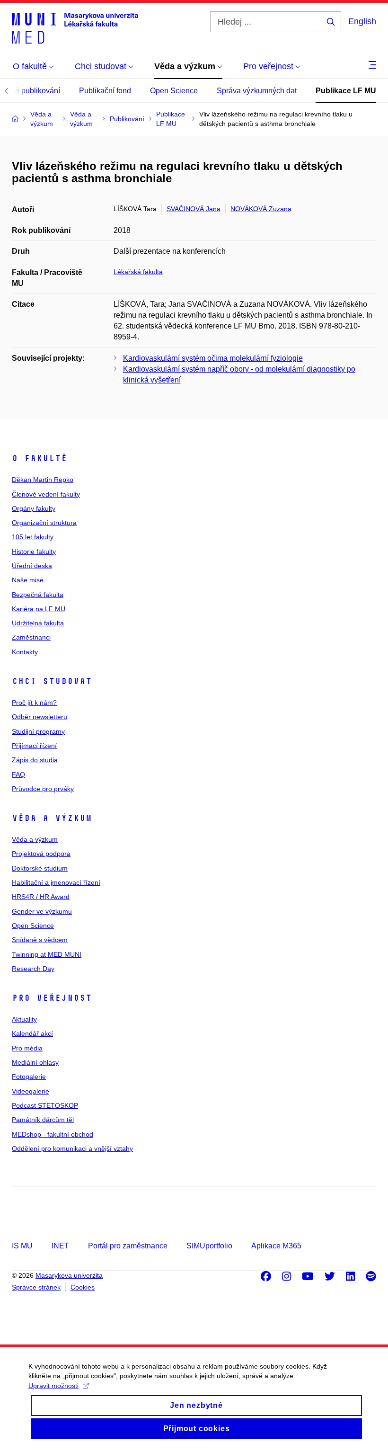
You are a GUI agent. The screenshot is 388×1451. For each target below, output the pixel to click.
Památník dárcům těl (43, 1119)
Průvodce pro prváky (43, 788)
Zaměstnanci (31, 637)
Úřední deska (32, 566)
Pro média (27, 1048)
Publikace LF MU (346, 91)
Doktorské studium (40, 868)
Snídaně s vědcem (40, 940)
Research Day (33, 968)
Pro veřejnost (52, 998)
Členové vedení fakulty (46, 494)
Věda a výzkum (52, 818)
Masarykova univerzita (69, 1275)
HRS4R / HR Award (41, 896)
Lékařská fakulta (138, 272)
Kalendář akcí (32, 1033)
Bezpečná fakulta (37, 594)
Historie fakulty (34, 551)
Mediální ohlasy (35, 1062)
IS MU (22, 1246)
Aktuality (24, 1019)
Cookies (83, 1287)
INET (60, 1246)
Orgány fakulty (33, 508)
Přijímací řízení (34, 745)
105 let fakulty (32, 537)
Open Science (174, 91)
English (362, 21)
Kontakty (25, 652)
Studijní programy (38, 731)
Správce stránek (36, 1287)
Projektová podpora (41, 853)
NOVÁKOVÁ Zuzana (260, 209)
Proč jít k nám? (34, 702)
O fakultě (39, 458)
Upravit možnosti (53, 1385)
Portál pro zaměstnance (128, 1246)
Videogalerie (30, 1091)
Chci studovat (52, 681)
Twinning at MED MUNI (46, 954)
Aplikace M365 (276, 1246)
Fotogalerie (29, 1076)
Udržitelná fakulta (38, 623)
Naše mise (28, 580)
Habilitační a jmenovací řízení (56, 882)
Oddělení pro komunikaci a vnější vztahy (72, 1148)
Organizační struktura (44, 522)
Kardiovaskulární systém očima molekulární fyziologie (213, 358)
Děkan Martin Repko (42, 479)
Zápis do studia (35, 760)
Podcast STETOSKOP (45, 1105)
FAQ (18, 774)
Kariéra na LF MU (38, 609)
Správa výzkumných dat (257, 91)
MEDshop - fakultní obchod (52, 1134)
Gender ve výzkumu (42, 911)
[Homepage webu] (75, 27)
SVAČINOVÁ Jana (193, 209)
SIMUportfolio (209, 1246)
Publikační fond (105, 91)
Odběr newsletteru (39, 717)
